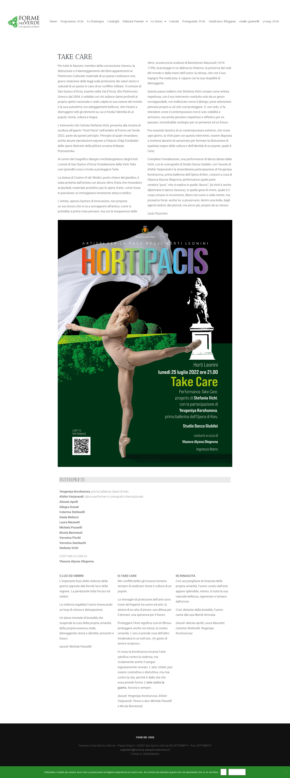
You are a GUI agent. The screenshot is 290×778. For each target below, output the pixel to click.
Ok (223, 772)
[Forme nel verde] (23, 21)
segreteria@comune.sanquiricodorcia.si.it (145, 749)
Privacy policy (237, 772)
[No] (285, 772)
